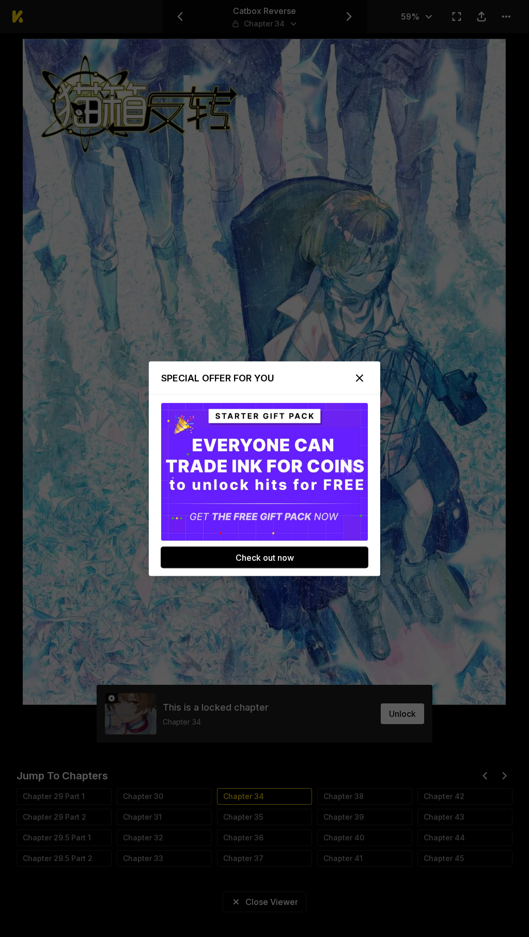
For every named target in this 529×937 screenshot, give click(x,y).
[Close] (359, 378)
